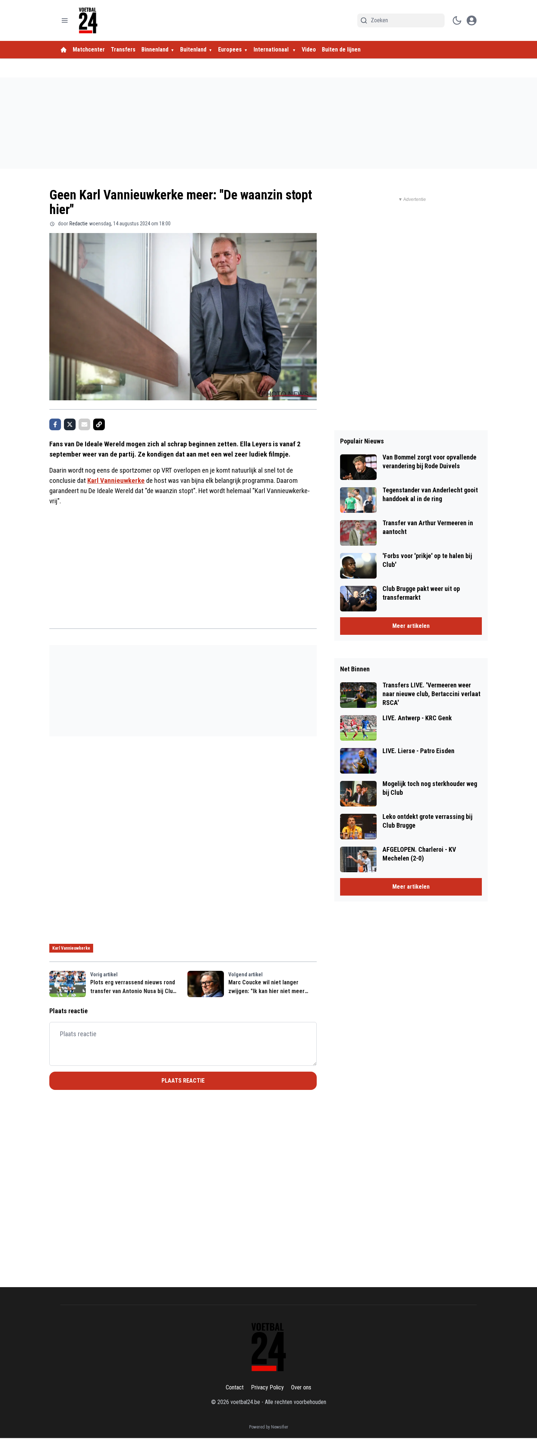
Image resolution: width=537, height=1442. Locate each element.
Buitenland (193, 49)
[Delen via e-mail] (84, 424)
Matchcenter (89, 49)
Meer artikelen (411, 625)
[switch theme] (457, 20)
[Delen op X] (70, 424)
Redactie (78, 223)
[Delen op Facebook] (55, 424)
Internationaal (272, 49)
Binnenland (154, 49)
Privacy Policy (267, 1387)
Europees (230, 49)
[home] (63, 49)
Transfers (123, 49)
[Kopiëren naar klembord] (99, 424)
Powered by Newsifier (268, 1427)
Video (309, 49)
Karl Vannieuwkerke (116, 480)
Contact (235, 1387)
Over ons (301, 1387)
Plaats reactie (183, 1080)
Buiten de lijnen (341, 49)
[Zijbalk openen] (64, 20)
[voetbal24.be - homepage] (88, 20)
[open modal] (471, 20)
